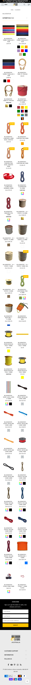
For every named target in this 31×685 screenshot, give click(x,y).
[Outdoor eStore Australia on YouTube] (11, 665)
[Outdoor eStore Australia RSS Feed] (21, 665)
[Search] (25, 4)
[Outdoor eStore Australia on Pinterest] (14, 665)
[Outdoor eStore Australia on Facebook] (8, 665)
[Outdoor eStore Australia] (15, 4)
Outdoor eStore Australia (14, 669)
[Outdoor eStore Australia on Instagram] (17, 665)
